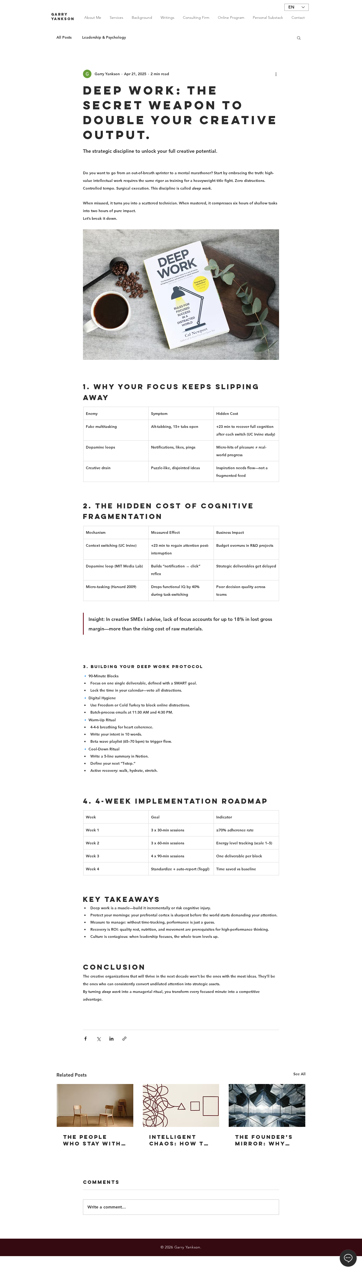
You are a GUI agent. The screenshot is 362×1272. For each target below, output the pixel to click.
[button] (298, 37)
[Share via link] (124, 1038)
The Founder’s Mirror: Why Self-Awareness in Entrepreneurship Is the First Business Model (266, 1140)
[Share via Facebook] (85, 1038)
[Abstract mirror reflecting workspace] (267, 1105)
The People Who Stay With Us (92, 1140)
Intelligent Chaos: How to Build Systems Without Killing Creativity (179, 1140)
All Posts (64, 37)
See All (299, 1074)
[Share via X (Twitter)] (98, 1038)
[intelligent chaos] (181, 1105)
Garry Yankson (62, 16)
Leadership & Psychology (104, 37)
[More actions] (276, 74)
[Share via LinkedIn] (111, 1038)
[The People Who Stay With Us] (95, 1105)
